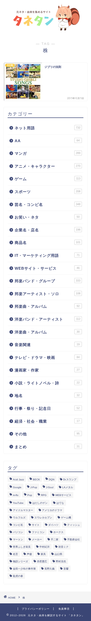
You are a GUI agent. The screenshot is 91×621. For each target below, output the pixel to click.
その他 (47, 434)
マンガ (47, 153)
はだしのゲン (40, 503)
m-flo (15, 495)
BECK (36, 479)
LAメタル (67, 487)
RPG (44, 495)
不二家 (54, 539)
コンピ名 (18, 524)
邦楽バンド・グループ (47, 281)
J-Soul (49, 487)
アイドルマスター (23, 510)
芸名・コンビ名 (47, 204)
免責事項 (64, 608)
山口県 (58, 554)
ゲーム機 (66, 517)
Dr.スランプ (69, 479)
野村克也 (61, 561)
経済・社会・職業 (47, 421)
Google (17, 487)
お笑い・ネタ (47, 217)
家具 (43, 554)
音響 (66, 568)
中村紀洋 (44, 546)
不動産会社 (73, 539)
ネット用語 (47, 128)
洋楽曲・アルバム (47, 332)
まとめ (47, 447)
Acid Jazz (18, 479)
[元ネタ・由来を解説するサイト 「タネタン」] (45, 28)
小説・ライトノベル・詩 (47, 383)
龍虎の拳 (18, 576)
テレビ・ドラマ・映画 (47, 357)
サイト (35, 524)
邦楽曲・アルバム (47, 306)
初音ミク (63, 546)
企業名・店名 (47, 230)
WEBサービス (63, 495)
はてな (60, 503)
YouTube (18, 503)
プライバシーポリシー (36, 608)
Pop (29, 495)
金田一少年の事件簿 (24, 568)
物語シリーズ (20, 561)
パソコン (18, 532)
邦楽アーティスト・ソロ (47, 294)
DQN (51, 479)
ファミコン (38, 532)
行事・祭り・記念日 (47, 408)
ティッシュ (73, 524)
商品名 (47, 242)
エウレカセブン (43, 517)
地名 (47, 395)
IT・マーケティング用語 (47, 255)
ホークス (58, 532)
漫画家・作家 (47, 370)
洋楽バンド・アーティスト (47, 319)
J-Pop (33, 487)
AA (47, 141)
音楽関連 (47, 345)
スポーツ (47, 192)
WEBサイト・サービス (47, 268)
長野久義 (49, 568)
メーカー (37, 539)
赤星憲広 (42, 561)
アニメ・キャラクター (47, 166)
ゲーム (47, 179)
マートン (18, 539)
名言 (15, 554)
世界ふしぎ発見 (22, 546)
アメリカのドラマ (52, 510)
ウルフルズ (19, 517)
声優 (29, 554)
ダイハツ (53, 524)
